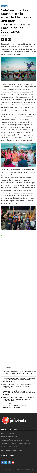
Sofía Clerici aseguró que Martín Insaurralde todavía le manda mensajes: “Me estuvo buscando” (17, 386)
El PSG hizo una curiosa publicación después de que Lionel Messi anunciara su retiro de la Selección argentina (19, 379)
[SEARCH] (35, 1)
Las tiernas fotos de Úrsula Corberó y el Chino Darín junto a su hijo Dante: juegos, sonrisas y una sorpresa (19, 392)
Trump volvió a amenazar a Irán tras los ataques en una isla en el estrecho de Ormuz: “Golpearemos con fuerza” (19, 405)
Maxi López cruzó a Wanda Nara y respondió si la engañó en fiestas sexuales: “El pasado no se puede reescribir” (19, 399)
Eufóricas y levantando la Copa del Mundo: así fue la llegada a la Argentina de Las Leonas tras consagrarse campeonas (19, 373)
